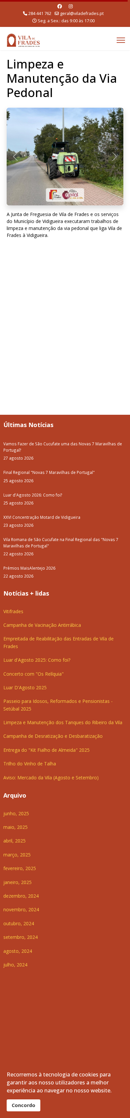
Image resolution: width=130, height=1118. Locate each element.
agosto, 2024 (17, 951)
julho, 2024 (15, 964)
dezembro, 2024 (21, 896)
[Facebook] (59, 6)
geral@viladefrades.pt (82, 13)
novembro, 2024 (21, 909)
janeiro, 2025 (17, 882)
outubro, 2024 (18, 923)
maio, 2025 (15, 827)
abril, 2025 (14, 841)
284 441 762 (39, 13)
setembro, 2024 (20, 937)
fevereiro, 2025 (19, 868)
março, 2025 (17, 854)
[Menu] (121, 40)
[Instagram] (71, 6)
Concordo (23, 1105)
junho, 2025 (16, 813)
